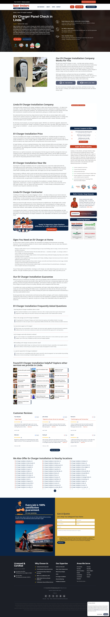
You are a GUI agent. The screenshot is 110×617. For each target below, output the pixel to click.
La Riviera (83, 605)
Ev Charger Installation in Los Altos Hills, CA (52, 487)
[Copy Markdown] (22, 18)
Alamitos (38, 603)
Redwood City (73, 608)
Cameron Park (72, 603)
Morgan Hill (68, 606)
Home (14, 12)
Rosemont (84, 608)
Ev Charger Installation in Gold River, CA (52, 479)
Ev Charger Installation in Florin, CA (51, 475)
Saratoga (48, 609)
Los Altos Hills (34, 606)
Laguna (86, 605)
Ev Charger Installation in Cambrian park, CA (53, 465)
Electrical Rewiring (60, 579)
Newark (81, 606)
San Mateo (36, 609)
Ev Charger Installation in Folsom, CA (79, 475)
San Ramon (40, 609)
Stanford (52, 609)
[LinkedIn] (64, 596)
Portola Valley (55, 608)
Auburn (58, 603)
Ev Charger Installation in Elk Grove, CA (24, 473)
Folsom (88, 576)
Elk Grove (32, 605)
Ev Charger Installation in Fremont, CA (51, 477)
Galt (68, 605)
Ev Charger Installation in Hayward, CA (24, 481)
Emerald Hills (40, 605)
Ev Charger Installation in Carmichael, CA (52, 467)
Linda (18, 12)
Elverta (36, 605)
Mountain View (73, 606)
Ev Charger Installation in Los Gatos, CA (79, 487)
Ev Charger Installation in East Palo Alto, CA (52, 471)
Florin (47, 605)
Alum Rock (42, 603)
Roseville (89, 568)
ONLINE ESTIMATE (91, 6)
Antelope (46, 603)
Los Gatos (39, 606)
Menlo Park (55, 606)
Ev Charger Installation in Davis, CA (78, 469)
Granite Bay (79, 574)
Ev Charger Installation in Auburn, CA (79, 463)
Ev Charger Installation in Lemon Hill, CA (24, 483)
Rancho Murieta (67, 608)
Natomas (77, 606)
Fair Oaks (89, 574)
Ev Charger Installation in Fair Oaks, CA (24, 475)
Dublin (18, 605)
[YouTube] (60, 596)
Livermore (23, 606)
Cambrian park (66, 603)
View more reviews (55, 450)
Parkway (27, 608)
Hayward (79, 578)
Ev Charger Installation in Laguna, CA (79, 481)
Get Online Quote (52, 229)
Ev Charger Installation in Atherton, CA (51, 463)
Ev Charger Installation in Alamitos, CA (24, 461)
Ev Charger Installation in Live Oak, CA (24, 485)
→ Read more (29, 426)
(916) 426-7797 (28, 39)
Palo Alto (79, 568)
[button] (72, 6)
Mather (45, 606)
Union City (60, 609)
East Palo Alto (22, 605)
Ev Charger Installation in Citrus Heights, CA (80, 467)
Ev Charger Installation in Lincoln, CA (51, 483)
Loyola (42, 606)
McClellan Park (49, 606)
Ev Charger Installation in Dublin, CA (24, 471)
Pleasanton (51, 608)
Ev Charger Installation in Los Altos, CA (24, 487)
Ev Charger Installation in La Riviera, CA (51, 481)
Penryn (41, 608)
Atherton (54, 603)
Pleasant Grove (45, 608)
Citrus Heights (90, 570)
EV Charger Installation (61, 576)
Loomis (27, 606)
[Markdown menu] (23, 18)
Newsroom (44, 598)
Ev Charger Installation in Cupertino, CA (51, 469)
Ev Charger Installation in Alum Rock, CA (52, 461)
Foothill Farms (54, 605)
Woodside (77, 609)
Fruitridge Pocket (64, 605)
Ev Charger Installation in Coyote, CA (24, 469)
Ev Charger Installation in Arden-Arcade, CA (25, 463)
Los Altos (30, 606)
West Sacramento (65, 609)
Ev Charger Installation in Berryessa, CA (24, 465)
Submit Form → (61, 542)
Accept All (106, 614)
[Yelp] (53, 596)
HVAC (57, 574)
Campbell (76, 603)
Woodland (73, 609)
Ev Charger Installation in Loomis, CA (79, 485)
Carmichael (79, 576)
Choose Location (26, 2)
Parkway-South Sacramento (35, 608)
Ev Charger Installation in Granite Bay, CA (80, 479)
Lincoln (88, 572)
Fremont (58, 605)
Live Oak (19, 606)
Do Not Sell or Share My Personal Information (60, 598)
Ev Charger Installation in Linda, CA (78, 483)
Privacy (51, 598)
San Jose (88, 566)
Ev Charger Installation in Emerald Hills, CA (80, 473)
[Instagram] (56, 596)
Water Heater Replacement (62, 569)
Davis (16, 605)
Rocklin (78, 572)
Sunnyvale (56, 609)
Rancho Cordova (80, 570)
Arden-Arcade (50, 603)
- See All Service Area (82, 609)
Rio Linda (77, 608)
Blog (48, 598)
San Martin (32, 609)
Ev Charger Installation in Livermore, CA (52, 485)
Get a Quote (18, 39)
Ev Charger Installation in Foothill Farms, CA (25, 477)
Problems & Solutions (60, 581)
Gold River (71, 605)
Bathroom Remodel (60, 566)
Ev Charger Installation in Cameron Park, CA (80, 465)
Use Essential (99, 614)
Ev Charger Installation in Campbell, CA (24, 467)
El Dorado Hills (28, 605)
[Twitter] (45, 596)
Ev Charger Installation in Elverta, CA (51, 473)
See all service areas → (81, 581)
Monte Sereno (62, 606)
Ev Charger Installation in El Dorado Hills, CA (80, 471)
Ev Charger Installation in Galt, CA (23, 479)
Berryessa (61, 603)
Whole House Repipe (60, 571)
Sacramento (79, 566)
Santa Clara (44, 609)
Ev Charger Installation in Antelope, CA (79, 461)
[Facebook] (49, 596)
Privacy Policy (87, 540)
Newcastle (84, 606)
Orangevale (20, 608)
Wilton (70, 609)
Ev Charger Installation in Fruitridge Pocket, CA (81, 477)
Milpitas (58, 606)
